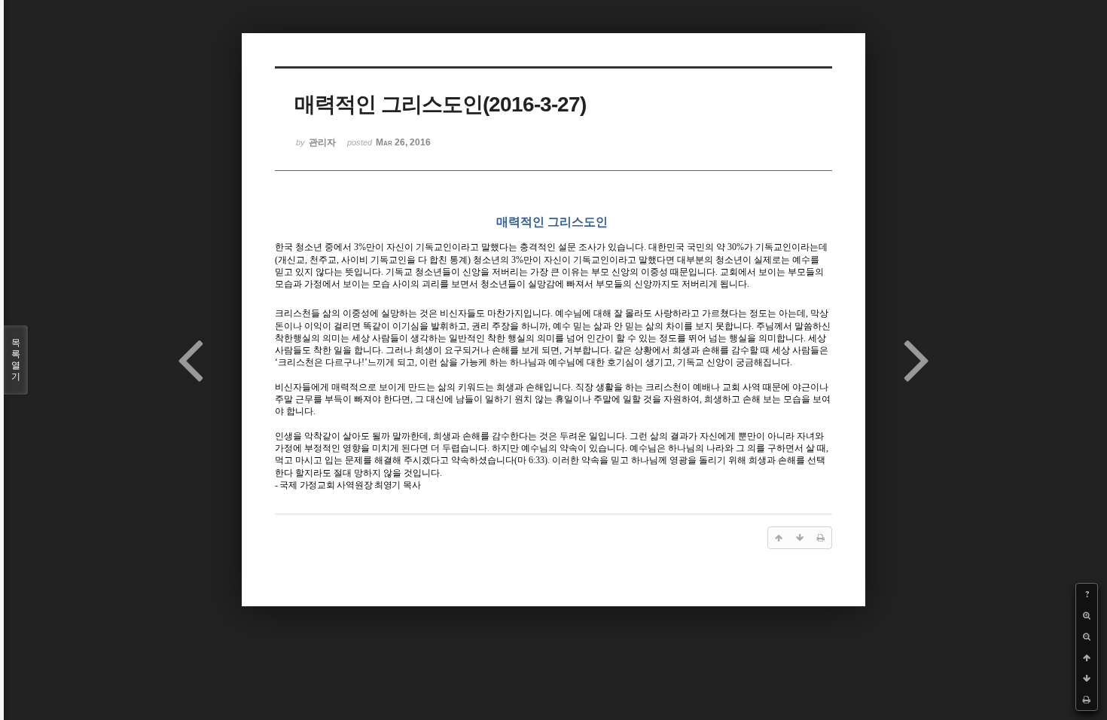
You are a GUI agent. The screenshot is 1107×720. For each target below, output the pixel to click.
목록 (15, 359)
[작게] (1086, 636)
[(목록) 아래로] (1086, 678)
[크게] (1086, 615)
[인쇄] (1086, 699)
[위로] (1086, 657)
